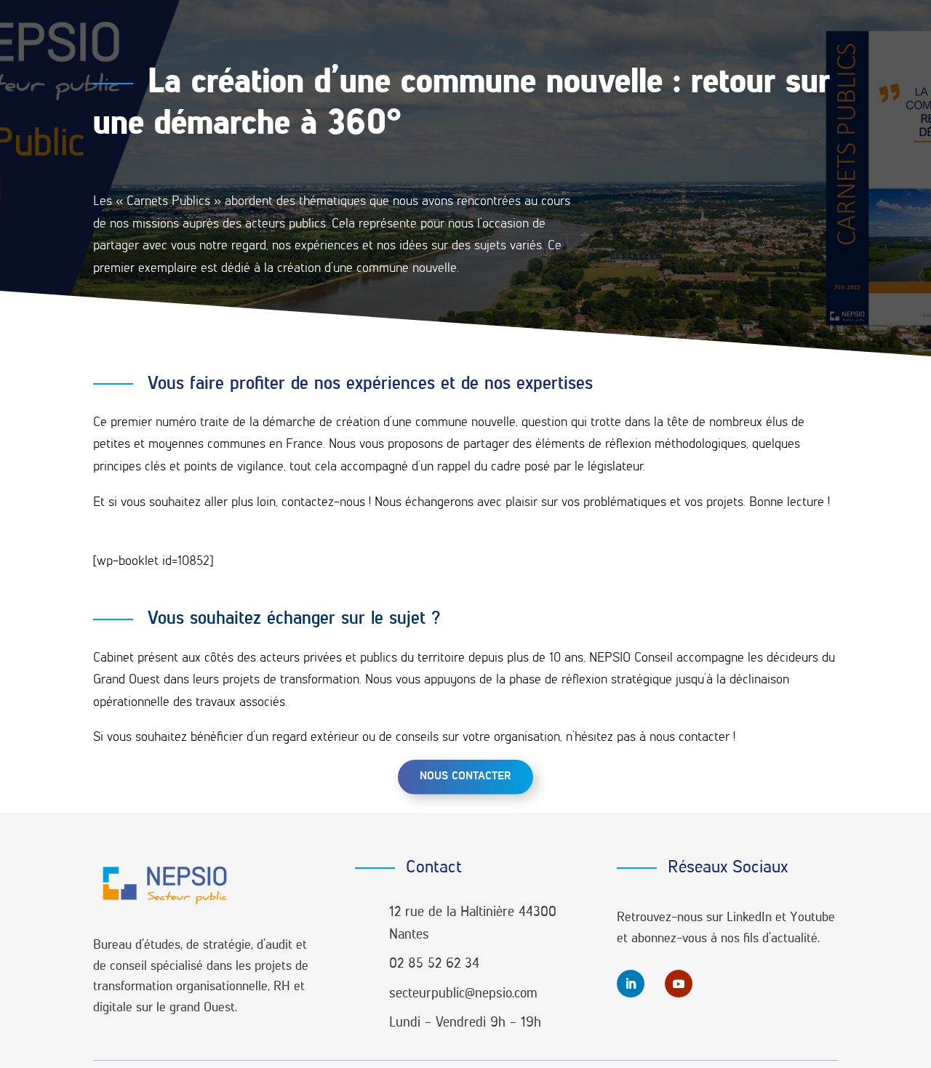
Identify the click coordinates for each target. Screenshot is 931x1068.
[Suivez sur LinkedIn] (630, 983)
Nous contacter (465, 776)
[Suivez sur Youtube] (678, 983)
